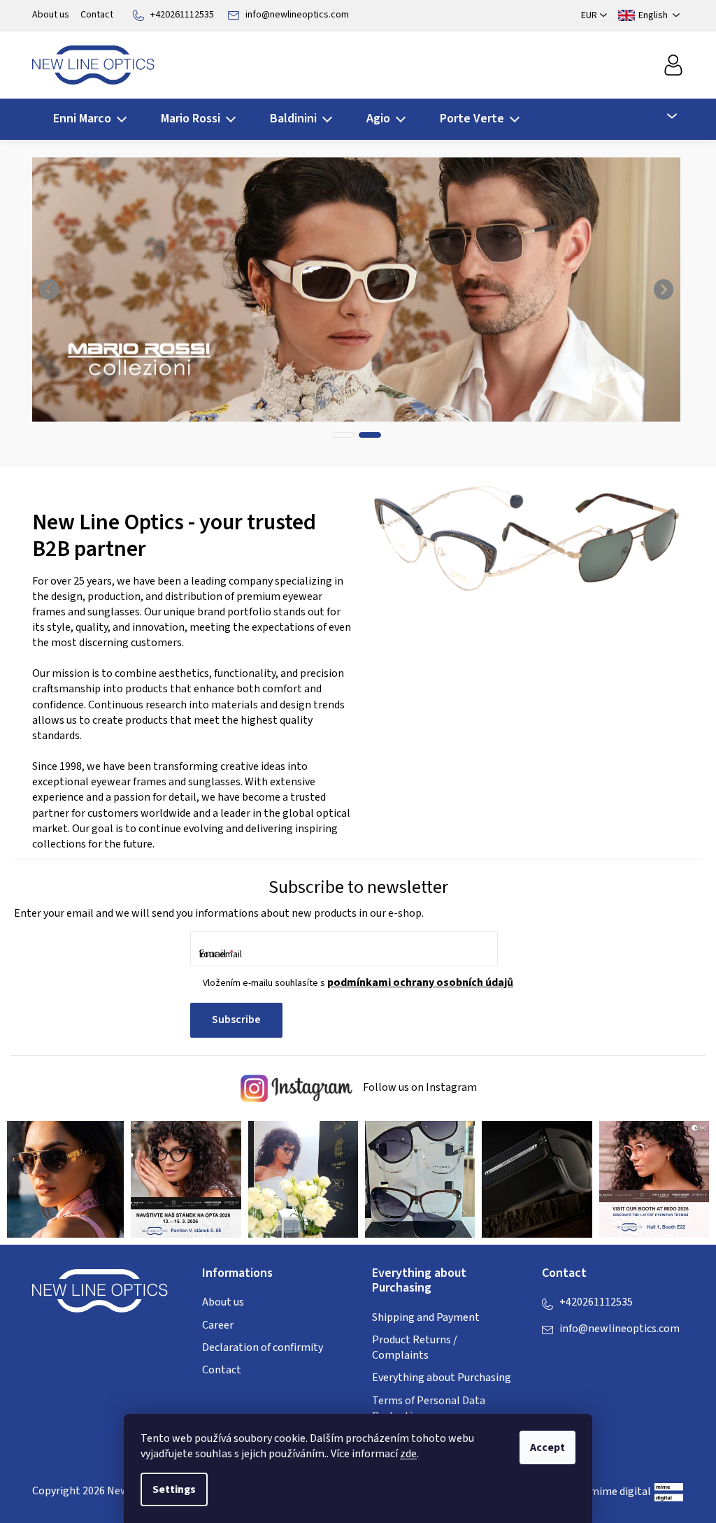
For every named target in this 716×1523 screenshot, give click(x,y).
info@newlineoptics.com (297, 15)
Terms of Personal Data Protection (428, 1408)
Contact (96, 15)
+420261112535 (182, 15)
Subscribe (236, 1019)
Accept (547, 1447)
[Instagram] (580, 1357)
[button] (49, 289)
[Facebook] (552, 1357)
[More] (664, 116)
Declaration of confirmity (262, 1347)
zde (408, 1453)
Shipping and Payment (426, 1317)
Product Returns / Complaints (414, 1347)
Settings (174, 1489)
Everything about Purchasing (441, 1377)
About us (50, 15)
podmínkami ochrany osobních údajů (420, 982)
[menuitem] (85, 119)
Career (218, 1325)
